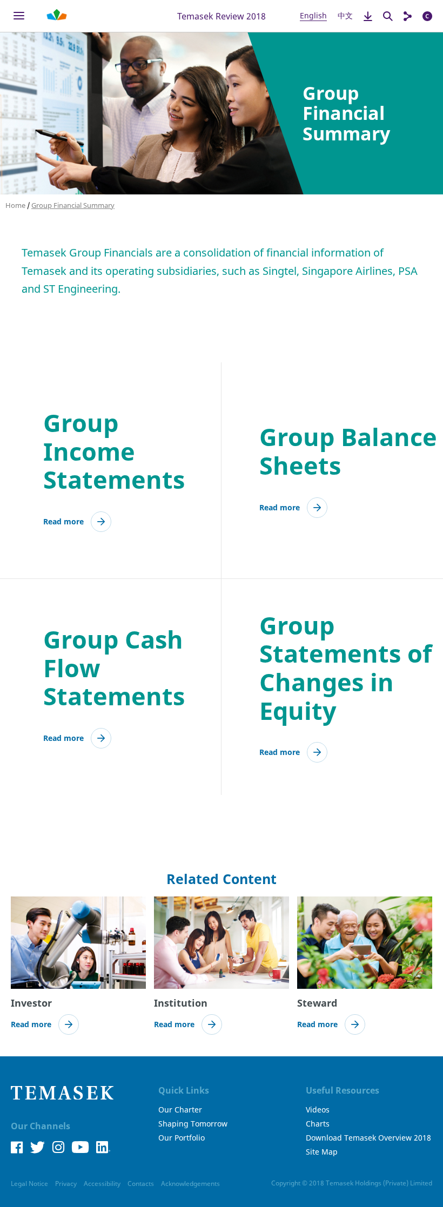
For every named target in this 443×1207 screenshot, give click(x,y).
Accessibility (102, 1184)
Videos (318, 1109)
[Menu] (19, 16)
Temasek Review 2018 (221, 16)
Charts (318, 1124)
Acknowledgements (190, 1184)
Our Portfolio (181, 1138)
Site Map (322, 1152)
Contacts (140, 1184)
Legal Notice (29, 1184)
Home (15, 205)
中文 (345, 15)
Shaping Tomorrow (192, 1124)
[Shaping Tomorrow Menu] (57, 16)
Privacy (66, 1184)
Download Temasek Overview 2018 (368, 1138)
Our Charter (180, 1109)
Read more (63, 521)
